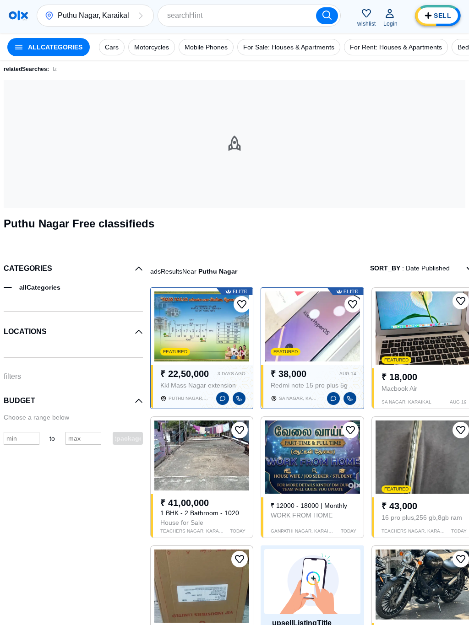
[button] (140, 15)
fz (55, 69)
